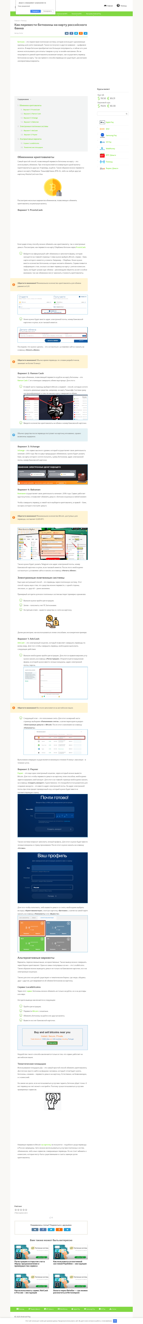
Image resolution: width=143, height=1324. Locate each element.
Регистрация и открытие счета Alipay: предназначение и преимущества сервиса (29, 1263)
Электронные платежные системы (34, 126)
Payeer (20, 773)
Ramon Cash (23, 380)
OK (115, 1321)
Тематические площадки (33, 147)
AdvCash (21, 643)
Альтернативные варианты (31, 139)
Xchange (21, 450)
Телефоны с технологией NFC (58, 14)
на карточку (46, 1145)
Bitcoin (35, 1011)
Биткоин (21, 42)
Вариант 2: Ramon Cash (32, 114)
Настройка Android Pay (93, 14)
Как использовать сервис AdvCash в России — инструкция (31, 1291)
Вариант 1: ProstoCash (31, 110)
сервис (29, 991)
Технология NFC (77, 14)
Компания (22, 493)
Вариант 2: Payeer (30, 135)
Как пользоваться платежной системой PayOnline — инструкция (70, 1262)
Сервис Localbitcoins (31, 143)
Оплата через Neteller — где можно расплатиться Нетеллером (70, 1291)
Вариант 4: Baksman (31, 122)
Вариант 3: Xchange (31, 118)
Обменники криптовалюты (30, 105)
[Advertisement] (52, 79)
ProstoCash (81, 247)
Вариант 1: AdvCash (31, 130)
